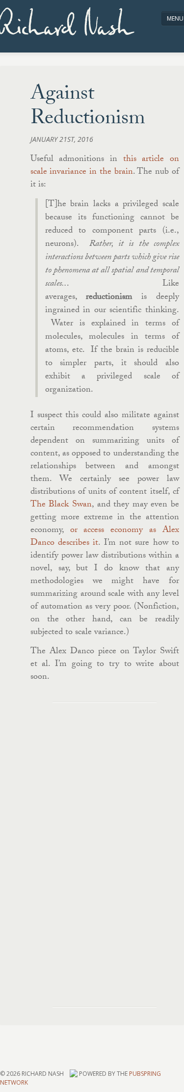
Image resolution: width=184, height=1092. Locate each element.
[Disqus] (104, 843)
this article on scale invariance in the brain (104, 166)
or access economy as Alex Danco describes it (104, 537)
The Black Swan (61, 505)
